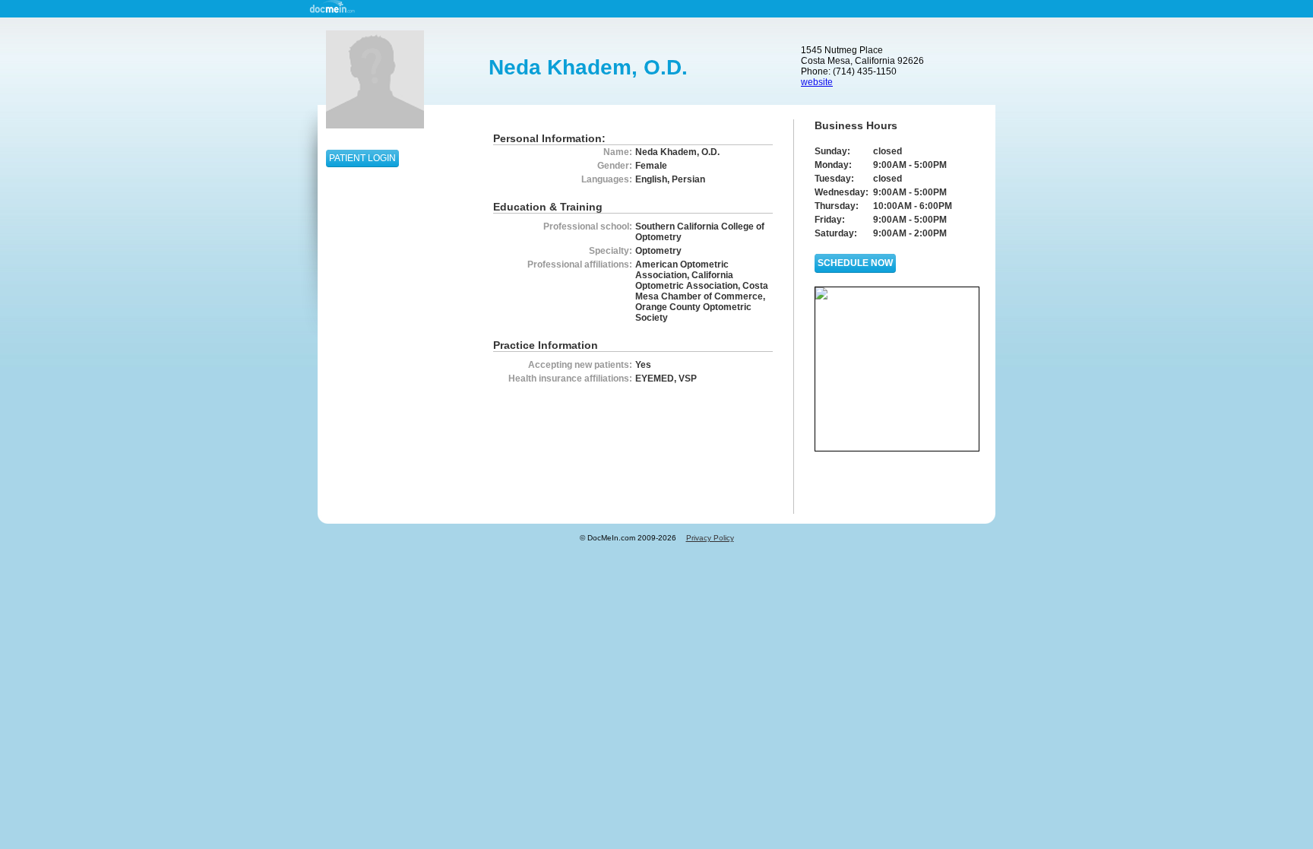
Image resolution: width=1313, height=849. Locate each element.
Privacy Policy (710, 538)
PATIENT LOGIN (362, 158)
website (817, 82)
